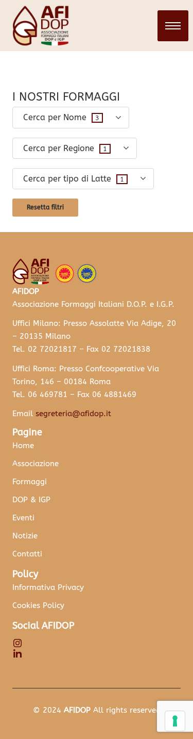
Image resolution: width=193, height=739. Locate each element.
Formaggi (29, 481)
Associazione (35, 463)
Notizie (25, 535)
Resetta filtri (45, 207)
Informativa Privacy (48, 587)
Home (23, 445)
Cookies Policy (38, 605)
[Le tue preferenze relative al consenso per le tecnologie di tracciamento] (175, 721)
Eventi (23, 517)
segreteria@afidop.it (73, 413)
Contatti (27, 554)
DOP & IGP (31, 499)
